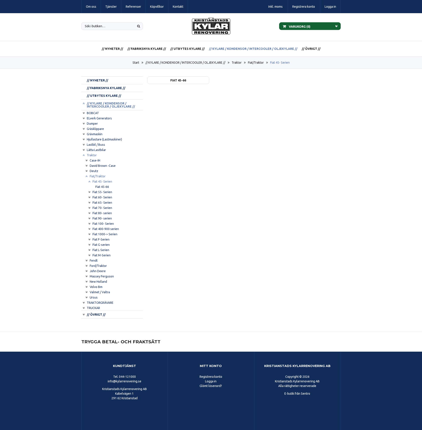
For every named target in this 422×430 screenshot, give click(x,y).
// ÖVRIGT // (311, 48)
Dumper (92, 123)
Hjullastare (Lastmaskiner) (104, 139)
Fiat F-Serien (101, 239)
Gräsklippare (95, 129)
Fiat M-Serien (102, 255)
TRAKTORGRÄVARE (100, 302)
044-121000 (127, 376)
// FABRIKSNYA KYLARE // (146, 48)
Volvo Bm (96, 287)
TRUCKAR (93, 308)
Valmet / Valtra (100, 292)
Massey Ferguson (102, 276)
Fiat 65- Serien (102, 202)
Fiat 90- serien (102, 218)
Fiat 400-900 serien (106, 229)
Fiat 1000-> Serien (105, 234)
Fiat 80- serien (102, 213)
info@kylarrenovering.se (124, 381)
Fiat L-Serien (101, 250)
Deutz (94, 171)
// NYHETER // (112, 48)
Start (136, 62)
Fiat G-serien (101, 244)
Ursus (94, 297)
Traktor (237, 62)
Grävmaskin (94, 134)
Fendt (94, 260)
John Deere (98, 271)
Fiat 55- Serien (102, 192)
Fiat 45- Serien (280, 62)
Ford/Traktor (98, 266)
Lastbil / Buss (96, 144)
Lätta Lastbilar (96, 150)
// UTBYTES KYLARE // (187, 48)
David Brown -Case (103, 165)
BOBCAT (93, 113)
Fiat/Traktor (256, 62)
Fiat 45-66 (102, 187)
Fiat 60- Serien (102, 197)
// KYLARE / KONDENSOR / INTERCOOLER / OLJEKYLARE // (253, 48)
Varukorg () (299, 26)
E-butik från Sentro (297, 393)
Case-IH (95, 160)
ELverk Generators (99, 118)
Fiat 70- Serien (102, 208)
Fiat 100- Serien (103, 223)
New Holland (98, 281)
